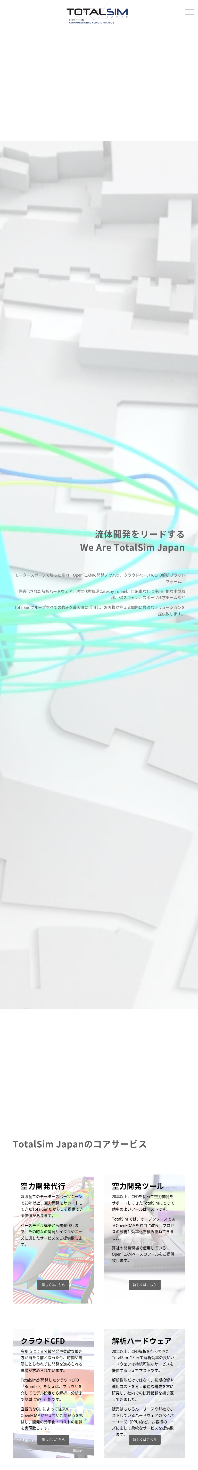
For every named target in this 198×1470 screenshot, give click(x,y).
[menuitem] (187, 11)
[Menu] (187, 11)
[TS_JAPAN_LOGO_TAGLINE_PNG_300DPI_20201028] (99, 11)
